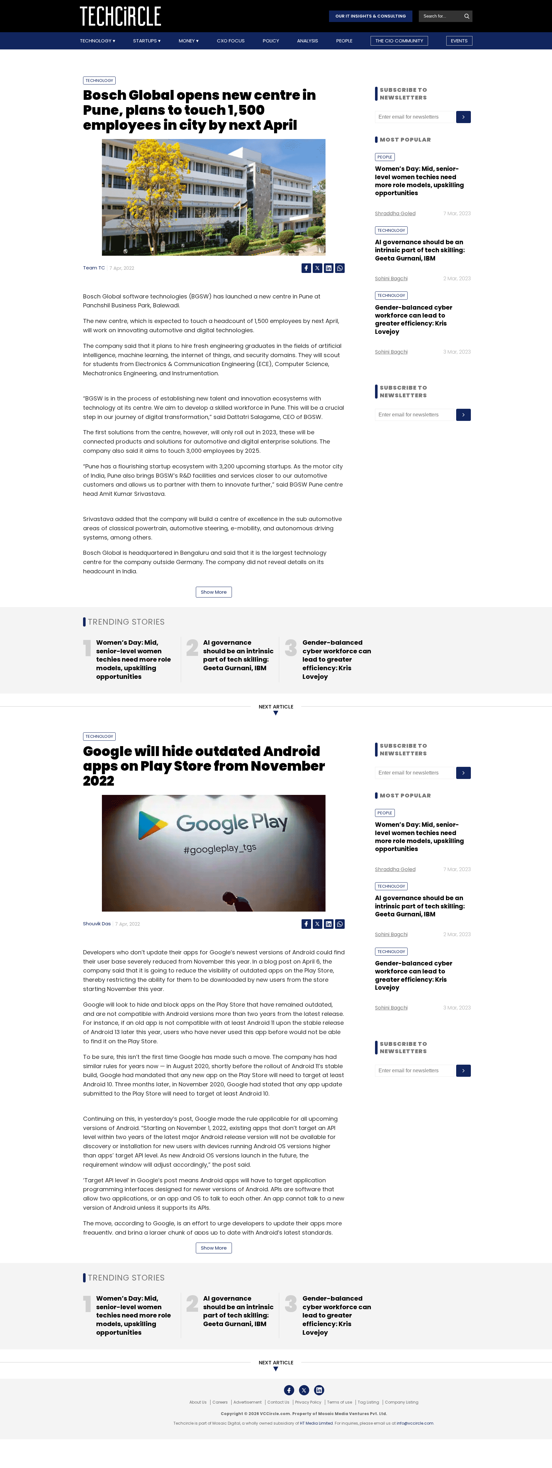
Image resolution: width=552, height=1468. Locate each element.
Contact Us (278, 1402)
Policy (271, 41)
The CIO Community (399, 40)
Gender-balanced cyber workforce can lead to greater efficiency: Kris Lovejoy (413, 319)
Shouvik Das (97, 923)
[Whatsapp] (340, 268)
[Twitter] (317, 268)
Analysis (307, 41)
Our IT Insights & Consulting (370, 16)
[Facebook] (306, 268)
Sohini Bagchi (391, 278)
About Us (198, 1402)
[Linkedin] (329, 268)
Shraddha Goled (395, 213)
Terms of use (339, 1402)
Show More (214, 592)
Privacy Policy (308, 1402)
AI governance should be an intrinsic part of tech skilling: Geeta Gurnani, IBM (420, 250)
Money (187, 41)
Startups (145, 41)
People (344, 41)
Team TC (94, 267)
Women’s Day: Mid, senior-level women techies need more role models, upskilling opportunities (419, 181)
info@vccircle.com (415, 1423)
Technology (96, 41)
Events (459, 40)
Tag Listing (368, 1402)
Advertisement (248, 1402)
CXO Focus (231, 41)
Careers (220, 1402)
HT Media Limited (316, 1423)
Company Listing (401, 1402)
